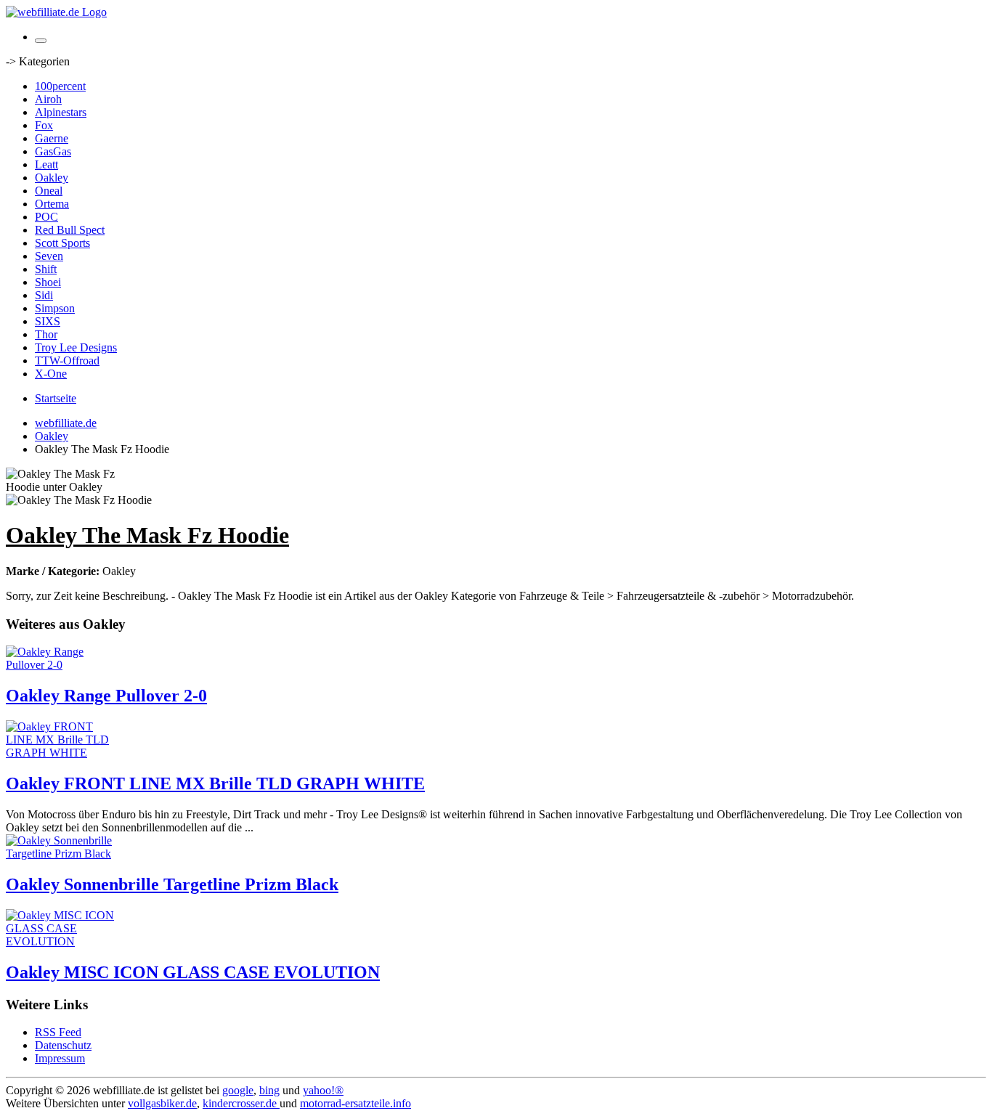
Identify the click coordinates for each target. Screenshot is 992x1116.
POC (46, 217)
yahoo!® (323, 1090)
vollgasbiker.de (162, 1103)
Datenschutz (63, 1045)
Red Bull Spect (70, 230)
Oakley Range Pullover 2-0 (106, 695)
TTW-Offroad (67, 360)
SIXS (47, 321)
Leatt (46, 164)
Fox (44, 125)
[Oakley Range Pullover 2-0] (64, 665)
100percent (60, 86)
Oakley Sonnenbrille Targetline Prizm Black (172, 884)
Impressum (60, 1058)
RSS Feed (58, 1032)
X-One (51, 373)
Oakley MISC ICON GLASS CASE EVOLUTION (193, 972)
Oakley (51, 177)
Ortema (52, 203)
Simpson (55, 308)
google (237, 1090)
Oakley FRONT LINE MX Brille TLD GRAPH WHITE (215, 783)
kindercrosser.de (241, 1103)
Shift (46, 269)
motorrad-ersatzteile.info (355, 1103)
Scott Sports (62, 243)
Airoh (48, 99)
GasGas (53, 151)
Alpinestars (60, 112)
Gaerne (51, 138)
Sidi (44, 295)
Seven (49, 256)
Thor (46, 334)
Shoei (48, 282)
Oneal (48, 190)
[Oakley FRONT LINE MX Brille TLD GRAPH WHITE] (64, 752)
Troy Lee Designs (76, 347)
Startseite (55, 398)
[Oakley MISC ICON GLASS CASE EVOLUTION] (64, 941)
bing (269, 1090)
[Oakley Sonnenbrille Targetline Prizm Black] (64, 853)
